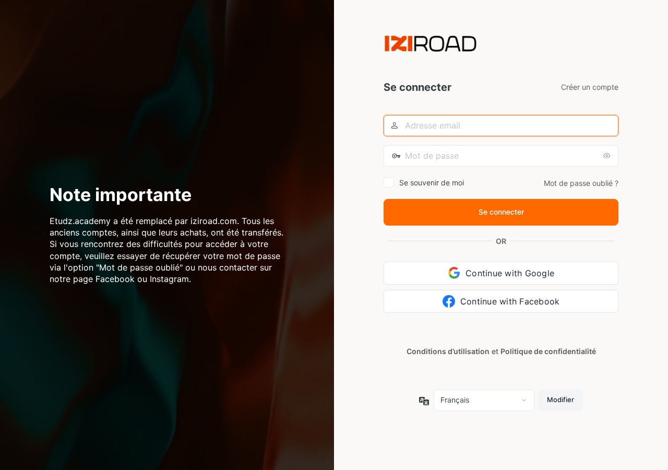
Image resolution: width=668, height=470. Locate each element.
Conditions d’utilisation (448, 351)
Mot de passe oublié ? (581, 183)
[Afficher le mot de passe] (608, 155)
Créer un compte (589, 87)
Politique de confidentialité (548, 351)
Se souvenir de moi (431, 182)
